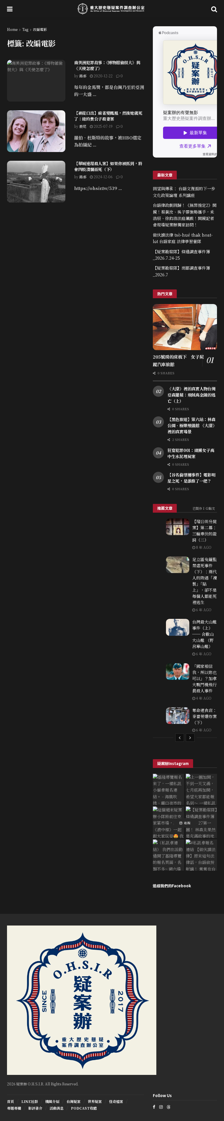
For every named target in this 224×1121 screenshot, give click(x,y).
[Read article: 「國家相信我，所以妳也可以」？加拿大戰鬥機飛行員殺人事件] (177, 671)
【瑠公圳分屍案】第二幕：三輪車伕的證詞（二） (204, 530)
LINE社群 (29, 1101)
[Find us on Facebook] (154, 1106)
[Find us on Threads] (168, 1106)
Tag (25, 29)
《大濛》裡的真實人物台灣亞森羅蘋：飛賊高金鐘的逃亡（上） (191, 395)
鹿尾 (82, 126)
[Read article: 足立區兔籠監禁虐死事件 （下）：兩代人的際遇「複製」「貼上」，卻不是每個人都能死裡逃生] (177, 564)
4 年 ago (203, 698)
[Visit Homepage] (112, 9)
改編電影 (40, 29)
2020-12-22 (103, 75)
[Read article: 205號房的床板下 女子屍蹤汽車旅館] (185, 327)
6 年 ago (203, 609)
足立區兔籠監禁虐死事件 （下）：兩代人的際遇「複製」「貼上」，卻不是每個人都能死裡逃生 (204, 580)
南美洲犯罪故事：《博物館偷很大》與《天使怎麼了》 (107, 65)
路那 (82, 75)
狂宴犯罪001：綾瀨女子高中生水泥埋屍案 (190, 453)
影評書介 (35, 1108)
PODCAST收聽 (84, 1108)
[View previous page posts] (179, 738)
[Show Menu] (10, 9)
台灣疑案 (73, 1101)
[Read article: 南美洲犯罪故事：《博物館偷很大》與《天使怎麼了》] (36, 81)
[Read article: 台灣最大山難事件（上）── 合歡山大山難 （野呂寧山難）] (177, 627)
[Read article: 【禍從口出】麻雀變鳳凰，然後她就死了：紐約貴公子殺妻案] (36, 131)
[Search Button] (214, 9)
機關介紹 (52, 1101)
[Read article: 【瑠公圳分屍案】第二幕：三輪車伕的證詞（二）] (177, 526)
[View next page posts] (190, 738)
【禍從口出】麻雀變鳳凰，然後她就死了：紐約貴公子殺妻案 (108, 116)
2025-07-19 (103, 126)
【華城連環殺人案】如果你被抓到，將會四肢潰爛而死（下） (108, 166)
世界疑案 (95, 1101)
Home (12, 29)
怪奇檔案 (116, 1101)
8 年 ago (203, 547)
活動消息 (57, 1108)
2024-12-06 (103, 176)
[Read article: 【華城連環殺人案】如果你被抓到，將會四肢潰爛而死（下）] (36, 181)
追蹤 (187, 822)
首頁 (10, 1101)
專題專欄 (14, 1108)
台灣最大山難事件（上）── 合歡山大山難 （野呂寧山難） (204, 634)
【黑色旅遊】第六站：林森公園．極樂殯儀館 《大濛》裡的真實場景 (191, 425)
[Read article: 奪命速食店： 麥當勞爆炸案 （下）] (177, 715)
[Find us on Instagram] (161, 1106)
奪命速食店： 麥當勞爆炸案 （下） (204, 716)
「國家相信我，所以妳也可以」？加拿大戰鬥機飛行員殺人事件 (204, 678)
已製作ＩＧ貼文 (203, 508)
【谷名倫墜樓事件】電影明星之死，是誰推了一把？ (191, 478)
